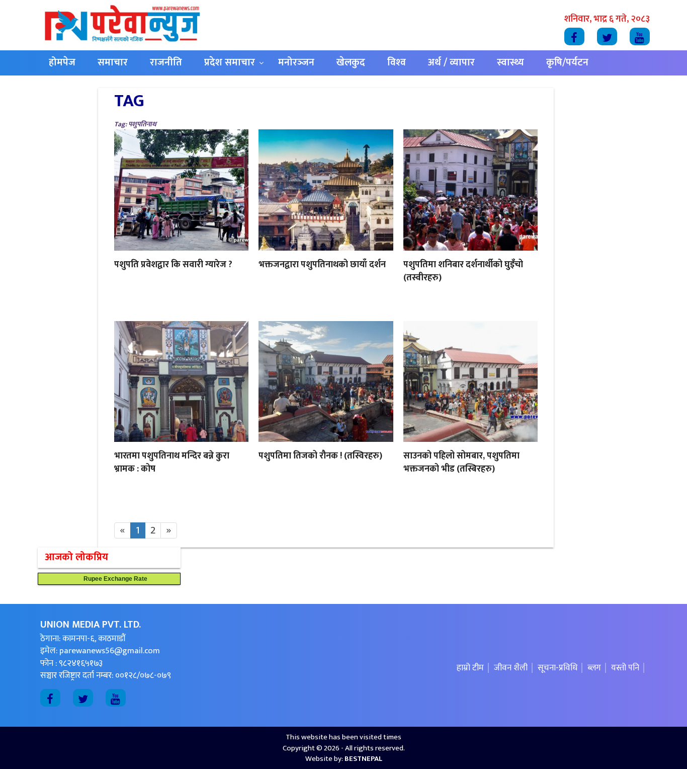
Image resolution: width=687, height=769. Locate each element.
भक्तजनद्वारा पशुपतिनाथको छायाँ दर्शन (322, 264)
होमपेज (62, 62)
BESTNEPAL (363, 758)
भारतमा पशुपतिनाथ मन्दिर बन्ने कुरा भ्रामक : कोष (171, 462)
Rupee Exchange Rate (113, 578)
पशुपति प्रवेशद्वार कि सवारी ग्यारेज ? (173, 264)
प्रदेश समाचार (229, 62)
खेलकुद (350, 62)
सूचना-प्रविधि (557, 668)
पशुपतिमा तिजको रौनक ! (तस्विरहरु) (320, 456)
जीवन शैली (511, 668)
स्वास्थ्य (510, 62)
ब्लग (594, 668)
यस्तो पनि (625, 668)
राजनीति (166, 62)
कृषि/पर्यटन (567, 62)
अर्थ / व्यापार (451, 62)
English (64, 88)
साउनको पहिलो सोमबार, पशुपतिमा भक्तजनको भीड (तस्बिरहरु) (461, 462)
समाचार (113, 62)
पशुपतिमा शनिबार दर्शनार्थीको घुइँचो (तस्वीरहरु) (463, 271)
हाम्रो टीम (470, 668)
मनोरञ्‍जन (296, 62)
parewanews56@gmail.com (109, 651)
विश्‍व (396, 62)
